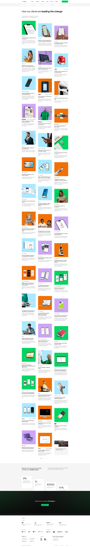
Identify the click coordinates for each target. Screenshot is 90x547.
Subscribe (55, 539)
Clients (47, 1)
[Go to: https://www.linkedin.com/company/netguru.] (33, 541)
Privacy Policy (56, 545)
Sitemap (67, 545)
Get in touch (64, 1)
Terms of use (61, 545)
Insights (56, 1)
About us (51, 1)
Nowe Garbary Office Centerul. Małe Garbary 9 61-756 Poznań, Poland (25, 539)
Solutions (42, 1)
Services (32, 1)
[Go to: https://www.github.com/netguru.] (31, 541)
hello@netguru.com (24, 541)
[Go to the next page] (49, 458)
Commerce (37, 1)
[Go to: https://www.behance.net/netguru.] (30, 541)
